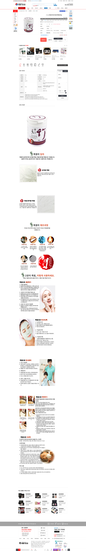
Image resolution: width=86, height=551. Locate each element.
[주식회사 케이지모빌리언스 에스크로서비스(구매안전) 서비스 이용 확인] (65, 546)
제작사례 (49, 538)
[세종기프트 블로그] (54, 538)
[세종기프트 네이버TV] (56, 538)
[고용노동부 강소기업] (60, 543)
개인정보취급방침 (37, 538)
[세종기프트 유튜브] (62, 538)
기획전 (32, 8)
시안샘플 (45, 538)
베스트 (28, 9)
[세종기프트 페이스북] (58, 538)
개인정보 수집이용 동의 (62, 92)
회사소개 (20, 538)
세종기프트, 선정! (34, 0)
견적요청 (58, 38)
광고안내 (41, 538)
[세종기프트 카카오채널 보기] (64, 538)
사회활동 (24, 538)
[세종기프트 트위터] (59, 538)
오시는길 (28, 538)
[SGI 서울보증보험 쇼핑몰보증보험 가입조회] (58, 546)
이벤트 (50, 8)
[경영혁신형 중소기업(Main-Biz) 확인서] (65, 543)
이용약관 (32, 538)
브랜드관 (41, 8)
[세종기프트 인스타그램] (61, 538)
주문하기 (43, 39)
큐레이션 (36, 8)
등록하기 (62, 95)
